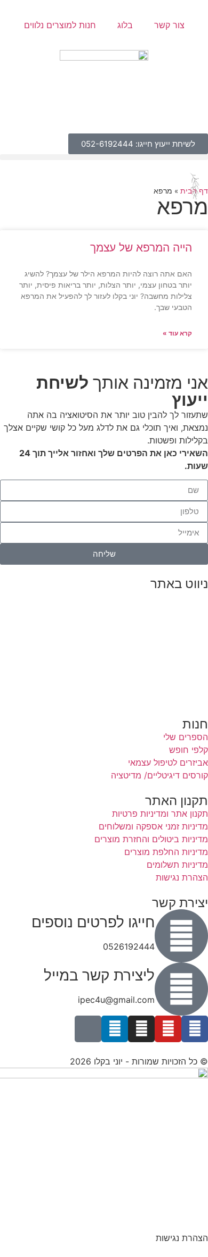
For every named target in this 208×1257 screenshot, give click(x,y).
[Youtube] (168, 1029)
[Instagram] (141, 1029)
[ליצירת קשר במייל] (181, 989)
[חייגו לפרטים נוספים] (181, 935)
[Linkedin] (114, 1029)
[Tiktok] (88, 1029)
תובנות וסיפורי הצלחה (168, 647)
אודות (198, 660)
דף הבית (192, 596)
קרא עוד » (177, 333)
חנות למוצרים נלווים (60, 25)
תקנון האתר (187, 698)
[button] (104, 157)
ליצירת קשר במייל (99, 975)
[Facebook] (194, 1029)
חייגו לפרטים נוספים (93, 922)
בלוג (125, 25)
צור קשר (169, 25)
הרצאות (194, 609)
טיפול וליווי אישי (180, 635)
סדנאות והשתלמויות (172, 622)
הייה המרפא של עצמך (141, 247)
